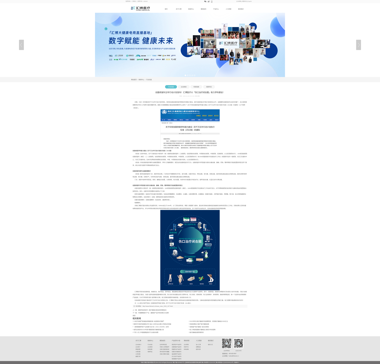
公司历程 (138, 354)
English (250, 1)
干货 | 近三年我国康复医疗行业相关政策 (146, 332)
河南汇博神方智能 (164, 354)
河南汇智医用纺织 (164, 349)
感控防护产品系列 (176, 344)
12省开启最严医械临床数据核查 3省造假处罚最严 (149, 321)
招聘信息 (198, 347)
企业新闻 (150, 347)
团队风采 (198, 349)
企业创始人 (139, 344)
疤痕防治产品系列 (176, 349)
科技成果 (186, 349)
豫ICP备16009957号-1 (179, 362)
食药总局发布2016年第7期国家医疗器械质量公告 (149, 329)
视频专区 (150, 351)
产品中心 (216, 9)
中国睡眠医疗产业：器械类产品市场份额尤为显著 (153, 313)
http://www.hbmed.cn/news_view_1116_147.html (157, 306)
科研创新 (150, 349)
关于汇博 (178, 9)
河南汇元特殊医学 (164, 347)
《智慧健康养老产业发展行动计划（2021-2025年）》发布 (151, 327)
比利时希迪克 (163, 344)
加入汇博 (198, 344)
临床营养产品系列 (176, 354)
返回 (134, 315)
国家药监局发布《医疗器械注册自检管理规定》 (152, 310)
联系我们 (241, 9)
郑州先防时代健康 (164, 351)
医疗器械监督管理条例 (197, 332)
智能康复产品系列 (176, 359)
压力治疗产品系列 (176, 356)
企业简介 (138, 347)
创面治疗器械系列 (176, 351)
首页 (166, 9)
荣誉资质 (138, 349)
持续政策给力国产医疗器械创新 (199, 324)
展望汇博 (138, 356)
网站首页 (134, 79)
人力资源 (228, 9)
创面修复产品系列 (176, 347)
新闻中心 (191, 9)
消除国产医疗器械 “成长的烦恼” (199, 327)
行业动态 (149, 79)
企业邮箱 (238, 1)
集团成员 (203, 9)
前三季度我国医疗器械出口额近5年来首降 (202, 329)
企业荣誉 (186, 344)
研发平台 (186, 347)
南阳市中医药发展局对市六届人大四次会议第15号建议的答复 (152, 324)
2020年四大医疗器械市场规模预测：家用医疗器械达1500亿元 (209, 321)
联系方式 (210, 344)
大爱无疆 (138, 351)
